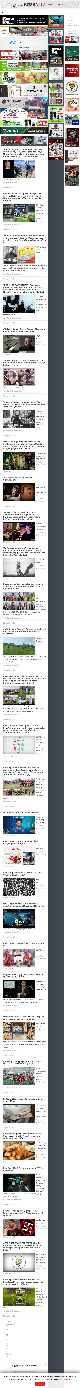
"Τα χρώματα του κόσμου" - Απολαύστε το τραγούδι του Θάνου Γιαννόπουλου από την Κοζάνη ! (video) (24, 362)
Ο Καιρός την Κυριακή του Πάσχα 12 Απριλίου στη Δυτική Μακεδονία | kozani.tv (23, 905)
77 (7, 1335)
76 (7, 1332)
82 (7, 1348)
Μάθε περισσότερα (65, 1379)
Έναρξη (9, 1321)
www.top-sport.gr (30, 1372)
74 (7, 1327)
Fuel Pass (25, 1194)
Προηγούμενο (11, 1324)
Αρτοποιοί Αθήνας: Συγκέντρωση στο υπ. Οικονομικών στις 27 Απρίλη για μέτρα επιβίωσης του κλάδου (22, 1136)
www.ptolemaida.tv (18, 1372)
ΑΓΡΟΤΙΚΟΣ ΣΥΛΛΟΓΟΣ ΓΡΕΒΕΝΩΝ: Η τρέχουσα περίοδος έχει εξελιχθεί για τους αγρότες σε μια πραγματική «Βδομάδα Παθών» (22, 1246)
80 (7, 1343)
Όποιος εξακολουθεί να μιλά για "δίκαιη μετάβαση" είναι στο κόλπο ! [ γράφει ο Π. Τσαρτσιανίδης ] (72, 26)
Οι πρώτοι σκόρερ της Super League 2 (21, 812)
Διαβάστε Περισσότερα (12, 182)
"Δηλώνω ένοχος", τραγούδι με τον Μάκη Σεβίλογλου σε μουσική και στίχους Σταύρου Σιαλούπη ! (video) (24, 404)
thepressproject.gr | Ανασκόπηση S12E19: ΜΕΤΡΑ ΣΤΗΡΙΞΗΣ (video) (23, 975)
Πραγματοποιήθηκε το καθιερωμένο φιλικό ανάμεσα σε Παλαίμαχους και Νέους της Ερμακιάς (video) (23, 586)
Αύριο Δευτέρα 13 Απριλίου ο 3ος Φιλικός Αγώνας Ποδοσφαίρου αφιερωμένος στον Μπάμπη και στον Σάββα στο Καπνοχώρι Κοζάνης (23, 197)
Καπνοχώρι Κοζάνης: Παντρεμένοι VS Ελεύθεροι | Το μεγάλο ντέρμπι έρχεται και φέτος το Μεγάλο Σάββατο (23, 1282)
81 (7, 1346)
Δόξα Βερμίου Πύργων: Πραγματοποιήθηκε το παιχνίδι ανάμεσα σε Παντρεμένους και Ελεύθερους (25, 631)
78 (7, 1338)
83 (7, 1351)
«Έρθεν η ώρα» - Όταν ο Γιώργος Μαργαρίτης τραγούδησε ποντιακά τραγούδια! (25, 330)
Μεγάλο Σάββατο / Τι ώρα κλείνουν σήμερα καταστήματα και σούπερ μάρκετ (23, 1018)
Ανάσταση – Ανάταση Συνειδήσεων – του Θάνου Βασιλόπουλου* (22, 873)
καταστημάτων (16, 1042)
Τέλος (8, 1357)
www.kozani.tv (20, 388)
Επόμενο (9, 1354)
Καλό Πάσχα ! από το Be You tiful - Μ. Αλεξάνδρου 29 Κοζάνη (21, 842)
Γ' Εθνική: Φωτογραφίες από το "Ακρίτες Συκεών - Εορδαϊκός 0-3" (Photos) (22, 1062)
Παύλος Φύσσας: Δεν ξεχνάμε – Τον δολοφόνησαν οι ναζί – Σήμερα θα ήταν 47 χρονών (23, 1213)
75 (7, 1329)
